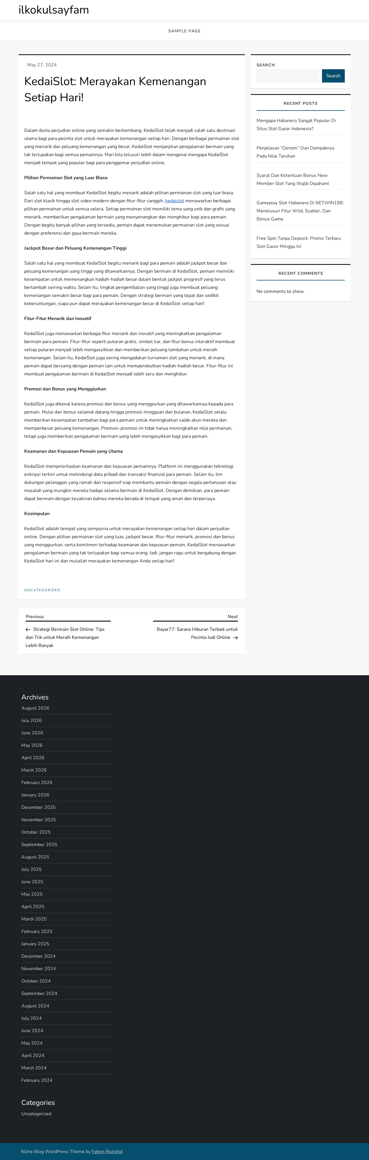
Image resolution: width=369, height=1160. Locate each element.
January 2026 (35, 795)
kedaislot (174, 201)
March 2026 (34, 770)
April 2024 (32, 1055)
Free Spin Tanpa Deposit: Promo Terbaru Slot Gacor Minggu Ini (299, 242)
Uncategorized (42, 590)
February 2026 (36, 782)
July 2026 (31, 720)
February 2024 (36, 1080)
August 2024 (35, 1006)
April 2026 (32, 758)
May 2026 (32, 745)
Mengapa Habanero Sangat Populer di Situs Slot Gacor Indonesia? (296, 124)
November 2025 (38, 820)
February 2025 (36, 931)
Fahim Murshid (107, 1151)
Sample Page (184, 31)
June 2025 (32, 882)
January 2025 (35, 944)
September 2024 (39, 993)
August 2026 (35, 708)
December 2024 (38, 956)
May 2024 (32, 1043)
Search (266, 65)
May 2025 (32, 894)
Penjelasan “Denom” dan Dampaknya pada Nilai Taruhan (295, 152)
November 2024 (38, 969)
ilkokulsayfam (53, 10)
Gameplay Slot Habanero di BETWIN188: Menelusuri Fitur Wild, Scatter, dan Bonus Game (300, 210)
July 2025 (31, 869)
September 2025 (39, 844)
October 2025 (36, 832)
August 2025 (35, 857)
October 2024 (36, 981)
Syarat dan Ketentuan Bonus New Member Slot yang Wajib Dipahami (293, 179)
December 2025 (38, 807)
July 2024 (31, 1018)
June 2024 (32, 1031)
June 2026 (32, 733)
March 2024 (34, 1068)
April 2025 (32, 906)
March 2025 (34, 919)
